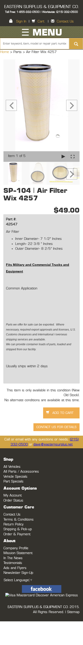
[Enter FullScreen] (72, 156)
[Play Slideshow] (63, 156)
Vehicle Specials (15, 476)
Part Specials (13, 481)
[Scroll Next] (71, 173)
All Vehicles (12, 466)
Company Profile (15, 548)
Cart (41, 21)
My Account (12, 495)
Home (5, 52)
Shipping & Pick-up (17, 529)
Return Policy (13, 524)
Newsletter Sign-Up (18, 573)
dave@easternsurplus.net (53, 444)
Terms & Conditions (18, 519)
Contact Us (65, 21)
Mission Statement (18, 553)
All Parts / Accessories (21, 471)
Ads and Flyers (15, 568)
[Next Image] (71, 105)
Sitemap (73, 612)
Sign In (21, 21)
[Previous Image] (11, 105)
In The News (13, 558)
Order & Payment (16, 534)
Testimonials (12, 563)
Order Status (13, 500)
